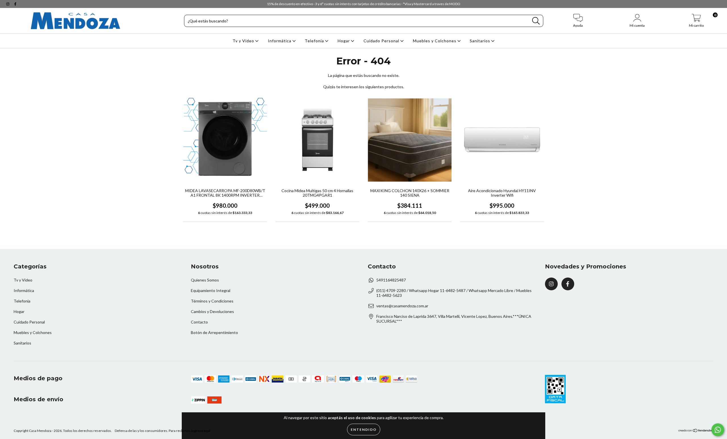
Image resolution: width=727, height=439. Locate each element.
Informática (280, 40)
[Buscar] (535, 21)
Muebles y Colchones (435, 40)
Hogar (344, 40)
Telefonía (315, 40)
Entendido (364, 429)
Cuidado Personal (382, 40)
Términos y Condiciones (212, 301)
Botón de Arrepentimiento (214, 332)
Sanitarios (480, 40)
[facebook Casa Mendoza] (15, 3)
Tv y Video (244, 40)
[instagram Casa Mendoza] (8, 3)
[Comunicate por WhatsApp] (717, 429)
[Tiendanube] (695, 431)
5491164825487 (391, 280)
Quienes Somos (205, 280)
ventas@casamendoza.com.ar (402, 305)
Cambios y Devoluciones (212, 311)
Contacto (199, 322)
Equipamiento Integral (210, 290)
